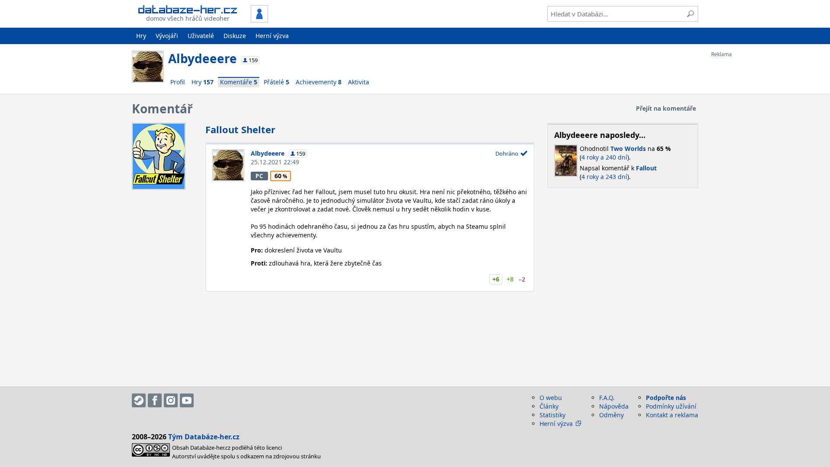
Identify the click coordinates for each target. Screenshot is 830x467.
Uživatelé (201, 36)
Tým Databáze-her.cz (203, 436)
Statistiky (552, 415)
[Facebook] (155, 400)
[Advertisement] (745, 187)
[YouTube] (187, 400)
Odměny (611, 415)
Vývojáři (167, 36)
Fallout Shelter (240, 129)
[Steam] (139, 400)
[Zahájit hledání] (690, 14)
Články (549, 406)
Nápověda (614, 406)
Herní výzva (272, 36)
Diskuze (234, 36)
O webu (551, 397)
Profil (177, 82)
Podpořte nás (666, 397)
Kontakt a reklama (672, 415)
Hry (141, 36)
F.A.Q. (607, 397)
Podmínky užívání (671, 406)
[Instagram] (171, 400)
